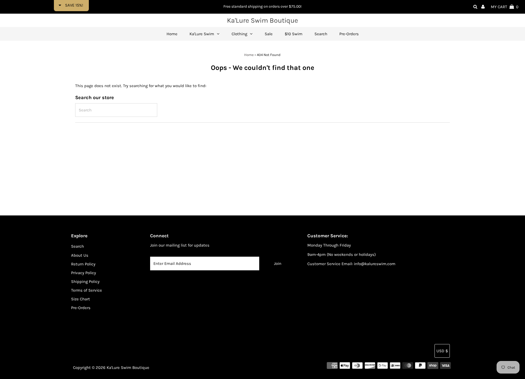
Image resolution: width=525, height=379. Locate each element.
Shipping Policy (85, 281)
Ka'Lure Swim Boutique (262, 20)
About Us (79, 255)
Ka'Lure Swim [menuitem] (201, 33)
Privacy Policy (83, 272)
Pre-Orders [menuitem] (349, 33)
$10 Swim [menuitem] (293, 33)
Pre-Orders (81, 307)
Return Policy (83, 264)
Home (249, 55)
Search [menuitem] (320, 33)
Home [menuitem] (172, 33)
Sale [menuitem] (269, 33)
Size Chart (80, 299)
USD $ (442, 350)
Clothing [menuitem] (239, 33)
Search (77, 246)
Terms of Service (86, 290)
